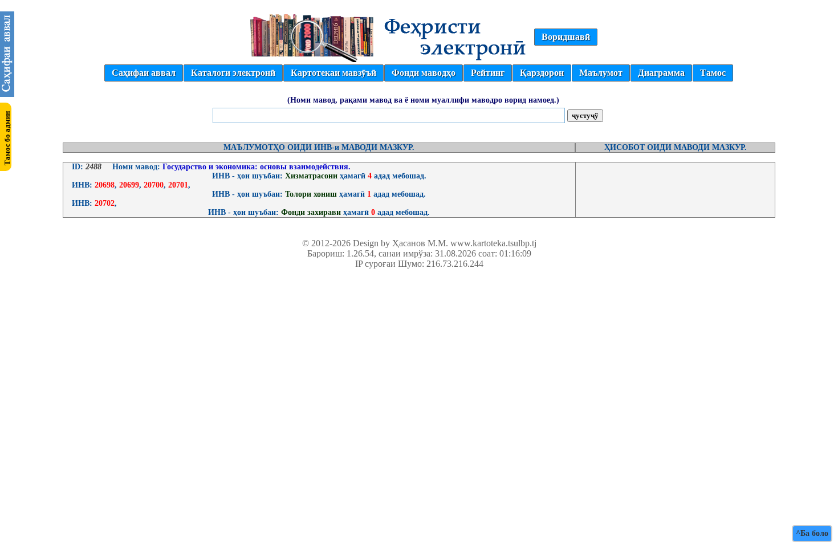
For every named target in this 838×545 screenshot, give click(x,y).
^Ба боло (812, 533)
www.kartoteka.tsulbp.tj (493, 243)
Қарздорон (542, 73)
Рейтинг (488, 73)
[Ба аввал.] (7, 94)
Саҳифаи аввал (144, 73)
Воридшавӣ (566, 37)
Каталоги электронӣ (233, 73)
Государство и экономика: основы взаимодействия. (255, 166)
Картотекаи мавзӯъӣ (333, 73)
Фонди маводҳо (423, 73)
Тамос (713, 73)
